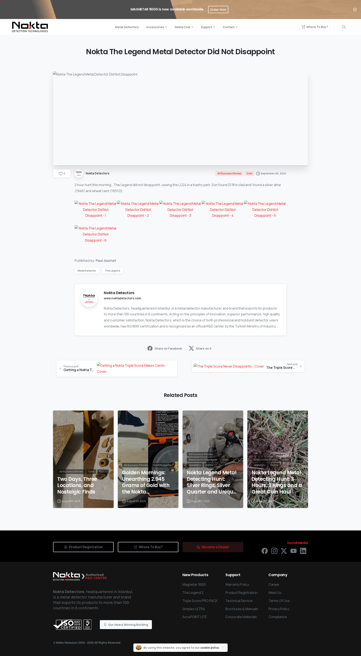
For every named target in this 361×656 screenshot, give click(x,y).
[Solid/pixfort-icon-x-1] (284, 550)
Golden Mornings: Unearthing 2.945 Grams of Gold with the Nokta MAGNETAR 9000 (145, 482)
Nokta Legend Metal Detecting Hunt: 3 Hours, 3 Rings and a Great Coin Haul (277, 482)
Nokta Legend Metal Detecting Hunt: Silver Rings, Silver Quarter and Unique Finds (211, 482)
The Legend (112, 270)
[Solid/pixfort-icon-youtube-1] (293, 550)
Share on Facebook (168, 348)
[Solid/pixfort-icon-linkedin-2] (303, 550)
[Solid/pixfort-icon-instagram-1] (274, 550)
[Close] (355, 9)
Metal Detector (87, 270)
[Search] (344, 27)
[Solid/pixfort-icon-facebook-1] (264, 550)
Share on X (203, 348)
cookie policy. (210, 648)
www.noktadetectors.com (122, 298)
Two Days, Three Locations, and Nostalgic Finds (77, 485)
